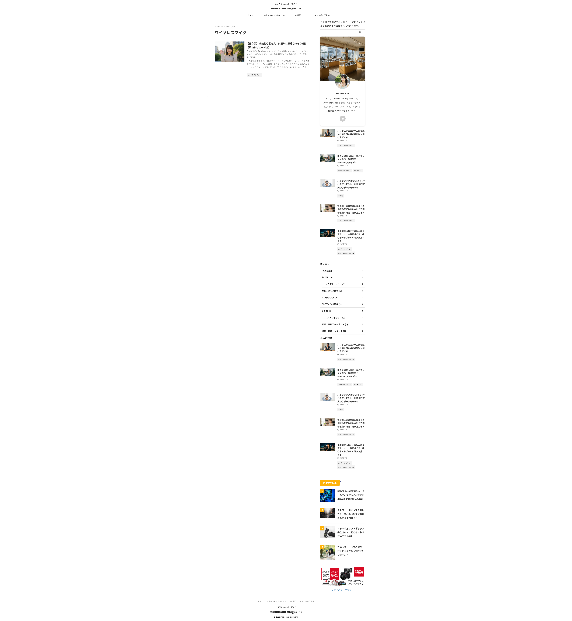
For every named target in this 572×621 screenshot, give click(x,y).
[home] (343, 119)
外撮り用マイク (295, 54)
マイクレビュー (294, 51)
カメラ (250, 15)
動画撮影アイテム (281, 54)
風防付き (253, 57)
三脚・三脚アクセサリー (274, 15)
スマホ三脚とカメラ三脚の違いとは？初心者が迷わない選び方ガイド (351, 134)
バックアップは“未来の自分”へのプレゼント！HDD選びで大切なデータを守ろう (351, 184)
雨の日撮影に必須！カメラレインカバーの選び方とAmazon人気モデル (351, 159)
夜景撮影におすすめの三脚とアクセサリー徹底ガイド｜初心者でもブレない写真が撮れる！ (351, 235)
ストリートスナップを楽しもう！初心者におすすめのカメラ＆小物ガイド (350, 513)
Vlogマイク (265, 51)
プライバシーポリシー (342, 589)
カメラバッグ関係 (321, 15)
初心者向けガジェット (264, 54)
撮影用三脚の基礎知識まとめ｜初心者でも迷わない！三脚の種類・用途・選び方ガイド (351, 209)
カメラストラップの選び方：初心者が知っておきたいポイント (350, 550)
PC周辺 (298, 15)
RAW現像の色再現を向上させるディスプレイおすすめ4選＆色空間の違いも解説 (351, 495)
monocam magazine (286, 8)
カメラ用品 (282, 51)
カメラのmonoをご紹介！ (286, 607)
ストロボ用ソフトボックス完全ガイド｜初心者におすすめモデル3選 (350, 532)
